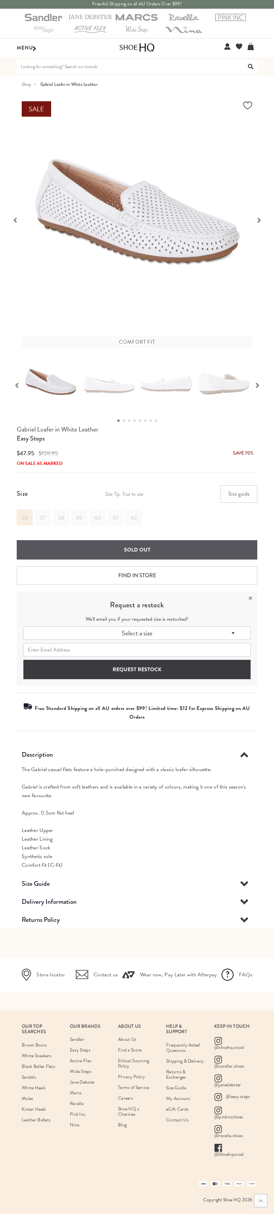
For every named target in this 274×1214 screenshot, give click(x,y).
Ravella (77, 1103)
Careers (125, 1098)
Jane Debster (82, 1082)
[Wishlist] (239, 46)
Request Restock (137, 669)
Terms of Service (133, 1087)
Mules (27, 1098)
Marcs (76, 1092)
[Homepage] (137, 47)
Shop (26, 84)
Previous (12, 220)
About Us (127, 1039)
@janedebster (227, 1084)
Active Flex (80, 1060)
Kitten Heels (34, 1109)
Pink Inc (77, 1114)
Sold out (137, 550)
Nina (74, 1124)
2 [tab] (125, 420)
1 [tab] (120, 420)
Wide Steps (81, 1071)
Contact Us (177, 1119)
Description (37, 754)
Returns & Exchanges (176, 1074)
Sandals (29, 1077)
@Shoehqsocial (229, 1154)
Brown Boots (34, 1045)
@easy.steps (237, 1096)
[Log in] (227, 46)
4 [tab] (136, 420)
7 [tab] (152, 420)
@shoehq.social (229, 1047)
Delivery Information (49, 901)
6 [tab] (147, 420)
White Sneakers (36, 1055)
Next (262, 220)
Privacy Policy (131, 1076)
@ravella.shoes (228, 1135)
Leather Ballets (36, 1119)
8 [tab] (157, 420)
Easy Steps (31, 438)
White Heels (33, 1087)
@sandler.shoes (229, 1066)
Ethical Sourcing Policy (133, 1063)
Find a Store (129, 1050)
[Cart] (252, 46)
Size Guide (36, 883)
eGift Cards (177, 1109)
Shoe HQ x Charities (129, 1111)
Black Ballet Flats (38, 1066)
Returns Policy (41, 920)
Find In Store (137, 575)
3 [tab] (131, 420)
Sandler (77, 1039)
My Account (178, 1098)
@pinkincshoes (228, 1116)
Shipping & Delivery (185, 1061)
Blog (122, 1124)
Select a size (137, 633)
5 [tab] (141, 420)
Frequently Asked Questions (183, 1048)
